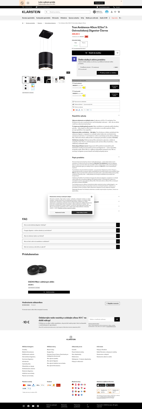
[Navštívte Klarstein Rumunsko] (76, 391)
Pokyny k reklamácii (77, 361)
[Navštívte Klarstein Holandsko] (73, 395)
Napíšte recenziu (113, 303)
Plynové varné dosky (27, 375)
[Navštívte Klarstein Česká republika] (79, 388)
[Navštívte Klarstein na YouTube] (33, 406)
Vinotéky (24, 349)
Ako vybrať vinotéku (52, 358)
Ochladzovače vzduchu (28, 368)
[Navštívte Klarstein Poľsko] (84, 388)
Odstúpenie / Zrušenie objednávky (81, 359)
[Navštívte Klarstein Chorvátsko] (73, 391)
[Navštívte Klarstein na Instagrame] (23, 406)
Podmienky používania (101, 397)
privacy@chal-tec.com (111, 326)
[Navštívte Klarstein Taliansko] (84, 384)
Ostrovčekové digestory (50, 23)
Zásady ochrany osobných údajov (107, 396)
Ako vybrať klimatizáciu (53, 365)
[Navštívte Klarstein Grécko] (82, 395)
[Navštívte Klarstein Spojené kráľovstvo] (76, 388)
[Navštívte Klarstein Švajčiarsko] (79, 384)
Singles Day (50, 352)
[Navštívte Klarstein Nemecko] (73, 384)
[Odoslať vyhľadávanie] (46, 12)
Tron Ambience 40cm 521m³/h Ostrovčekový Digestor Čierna (72, 23)
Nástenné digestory (27, 371)
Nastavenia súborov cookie (104, 356)
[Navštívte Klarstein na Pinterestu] (37, 406)
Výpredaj (114, 18)
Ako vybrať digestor (52, 361)
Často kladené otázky (104, 7)
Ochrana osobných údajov (93, 323)
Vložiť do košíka (94, 53)
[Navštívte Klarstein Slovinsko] (79, 395)
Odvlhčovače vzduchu (28, 354)
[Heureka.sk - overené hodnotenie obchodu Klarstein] (107, 12)
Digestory (40, 23)
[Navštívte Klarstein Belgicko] (84, 391)
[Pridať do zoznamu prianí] (117, 53)
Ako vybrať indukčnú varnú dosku (56, 363)
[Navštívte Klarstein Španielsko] (73, 388)
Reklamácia (75, 356)
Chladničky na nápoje (28, 366)
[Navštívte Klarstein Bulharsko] (79, 391)
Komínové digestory (27, 359)
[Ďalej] (122, 18)
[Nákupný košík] (119, 12)
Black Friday (50, 349)
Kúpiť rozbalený (78, 83)
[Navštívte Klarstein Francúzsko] (82, 384)
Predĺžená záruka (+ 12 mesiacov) (89, 67)
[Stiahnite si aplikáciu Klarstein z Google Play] (110, 385)
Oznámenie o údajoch (103, 354)
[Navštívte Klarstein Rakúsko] (76, 384)
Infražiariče (25, 361)
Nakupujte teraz (99, 3)
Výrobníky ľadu (26, 364)
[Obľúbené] (115, 12)
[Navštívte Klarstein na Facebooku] (28, 406)
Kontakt (118, 7)
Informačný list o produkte (77, 87)
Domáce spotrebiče (30, 23)
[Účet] (111, 12)
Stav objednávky (76, 354)
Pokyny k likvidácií (102, 349)
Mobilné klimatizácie (28, 352)
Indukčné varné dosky (28, 373)
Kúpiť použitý (77, 91)
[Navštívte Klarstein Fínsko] (82, 391)
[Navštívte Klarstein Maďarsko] (82, 388)
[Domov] (24, 23)
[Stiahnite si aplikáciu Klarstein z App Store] (101, 385)
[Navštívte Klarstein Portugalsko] (76, 395)
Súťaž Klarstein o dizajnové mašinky (107, 352)
